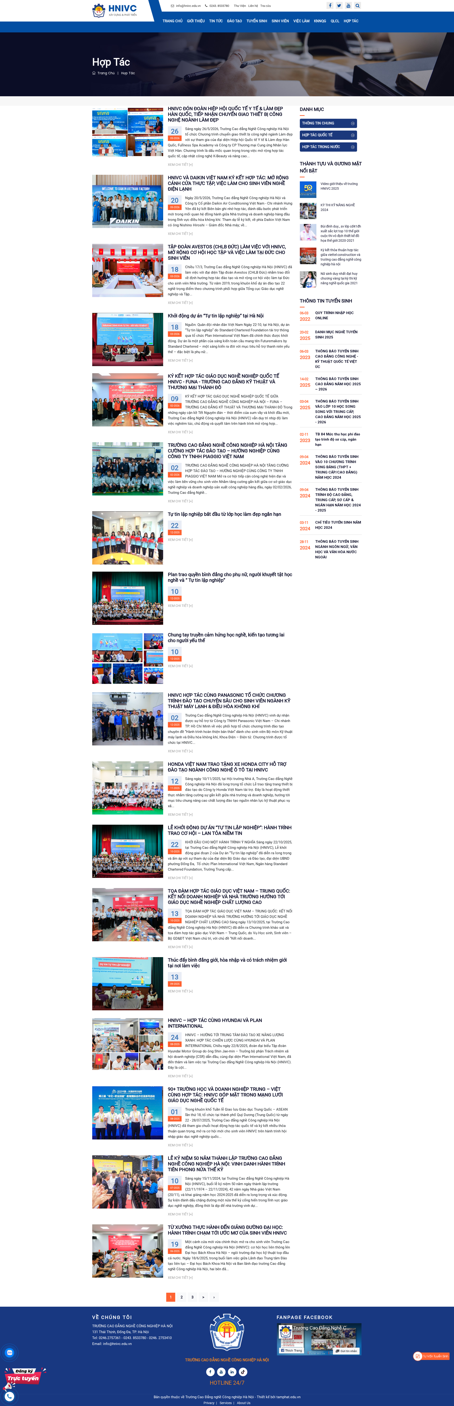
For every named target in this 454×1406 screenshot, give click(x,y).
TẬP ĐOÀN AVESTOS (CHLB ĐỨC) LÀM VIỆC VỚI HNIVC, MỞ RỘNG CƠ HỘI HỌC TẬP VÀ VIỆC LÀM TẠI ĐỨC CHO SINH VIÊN (227, 252)
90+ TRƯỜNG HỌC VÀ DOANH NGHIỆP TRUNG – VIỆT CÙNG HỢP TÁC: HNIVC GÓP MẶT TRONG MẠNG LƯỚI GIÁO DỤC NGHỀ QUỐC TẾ (225, 1094)
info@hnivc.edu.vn (188, 6)
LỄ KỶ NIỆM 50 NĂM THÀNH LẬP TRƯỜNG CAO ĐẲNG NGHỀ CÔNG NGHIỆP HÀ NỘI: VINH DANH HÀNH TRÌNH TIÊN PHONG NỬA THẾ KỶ (226, 1163)
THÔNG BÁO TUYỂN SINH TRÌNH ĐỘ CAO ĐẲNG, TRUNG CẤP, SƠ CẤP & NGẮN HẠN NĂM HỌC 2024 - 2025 (338, 499)
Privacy (209, 1403)
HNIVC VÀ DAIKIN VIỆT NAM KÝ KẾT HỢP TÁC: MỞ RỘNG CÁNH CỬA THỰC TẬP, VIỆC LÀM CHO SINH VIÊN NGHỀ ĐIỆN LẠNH (228, 183)
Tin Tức (216, 21)
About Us (243, 1403)
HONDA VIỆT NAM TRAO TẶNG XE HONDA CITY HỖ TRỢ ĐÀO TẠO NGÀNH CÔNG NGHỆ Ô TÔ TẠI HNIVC (227, 767)
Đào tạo (234, 21)
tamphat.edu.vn (288, 1397)
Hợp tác (351, 21)
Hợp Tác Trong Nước (321, 147)
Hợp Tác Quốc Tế (317, 135)
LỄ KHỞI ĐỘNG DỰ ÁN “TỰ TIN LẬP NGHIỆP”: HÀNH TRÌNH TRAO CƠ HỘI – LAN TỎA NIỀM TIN (230, 830)
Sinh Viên (280, 21)
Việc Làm (301, 21)
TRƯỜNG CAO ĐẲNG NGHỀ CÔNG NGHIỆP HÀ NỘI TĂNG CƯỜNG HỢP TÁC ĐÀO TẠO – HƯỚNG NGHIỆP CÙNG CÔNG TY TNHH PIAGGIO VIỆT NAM (227, 450)
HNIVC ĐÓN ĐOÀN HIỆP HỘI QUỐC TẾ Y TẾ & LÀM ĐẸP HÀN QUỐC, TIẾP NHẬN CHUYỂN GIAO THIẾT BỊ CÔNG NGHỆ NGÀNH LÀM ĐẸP (225, 114)
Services (226, 1403)
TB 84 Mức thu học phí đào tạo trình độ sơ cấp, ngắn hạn (337, 439)
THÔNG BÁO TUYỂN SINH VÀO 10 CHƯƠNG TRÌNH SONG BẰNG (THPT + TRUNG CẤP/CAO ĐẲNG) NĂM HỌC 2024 (336, 467)
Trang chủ (173, 21)
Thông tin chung (318, 123)
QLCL (335, 21)
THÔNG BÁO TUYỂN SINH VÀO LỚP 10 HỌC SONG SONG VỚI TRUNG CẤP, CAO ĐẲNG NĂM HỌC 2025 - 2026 (338, 411)
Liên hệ (253, 6)
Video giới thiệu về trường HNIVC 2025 (339, 186)
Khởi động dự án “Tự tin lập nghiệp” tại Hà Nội (216, 316)
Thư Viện (240, 6)
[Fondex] (114, 11)
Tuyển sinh (257, 21)
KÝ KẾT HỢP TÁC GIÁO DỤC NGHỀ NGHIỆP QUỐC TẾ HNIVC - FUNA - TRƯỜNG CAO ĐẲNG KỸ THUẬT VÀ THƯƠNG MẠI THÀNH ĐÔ (223, 381)
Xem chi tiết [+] (180, 164)
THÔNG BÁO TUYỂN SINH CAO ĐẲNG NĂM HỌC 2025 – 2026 (338, 384)
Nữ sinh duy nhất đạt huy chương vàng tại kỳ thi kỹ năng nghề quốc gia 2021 (339, 278)
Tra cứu (265, 6)
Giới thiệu (196, 21)
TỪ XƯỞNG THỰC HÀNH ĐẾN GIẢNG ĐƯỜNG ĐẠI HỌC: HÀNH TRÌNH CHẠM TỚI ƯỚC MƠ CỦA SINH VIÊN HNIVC (227, 1230)
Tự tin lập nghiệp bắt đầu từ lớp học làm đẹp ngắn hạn (224, 514)
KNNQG (320, 21)
